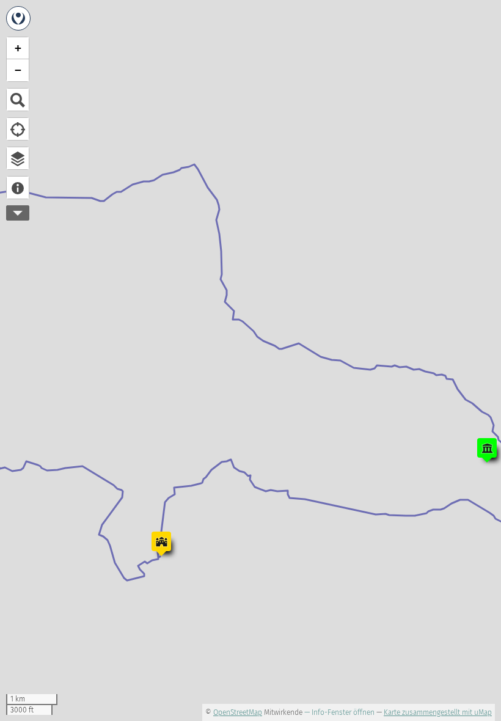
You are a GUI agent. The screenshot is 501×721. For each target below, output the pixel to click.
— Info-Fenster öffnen (339, 712)
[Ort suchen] (18, 100)
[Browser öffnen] (18, 158)
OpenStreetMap (237, 712)
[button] (487, 450)
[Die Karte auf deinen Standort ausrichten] (18, 129)
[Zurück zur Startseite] (18, 18)
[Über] (18, 188)
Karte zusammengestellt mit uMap (438, 712)
